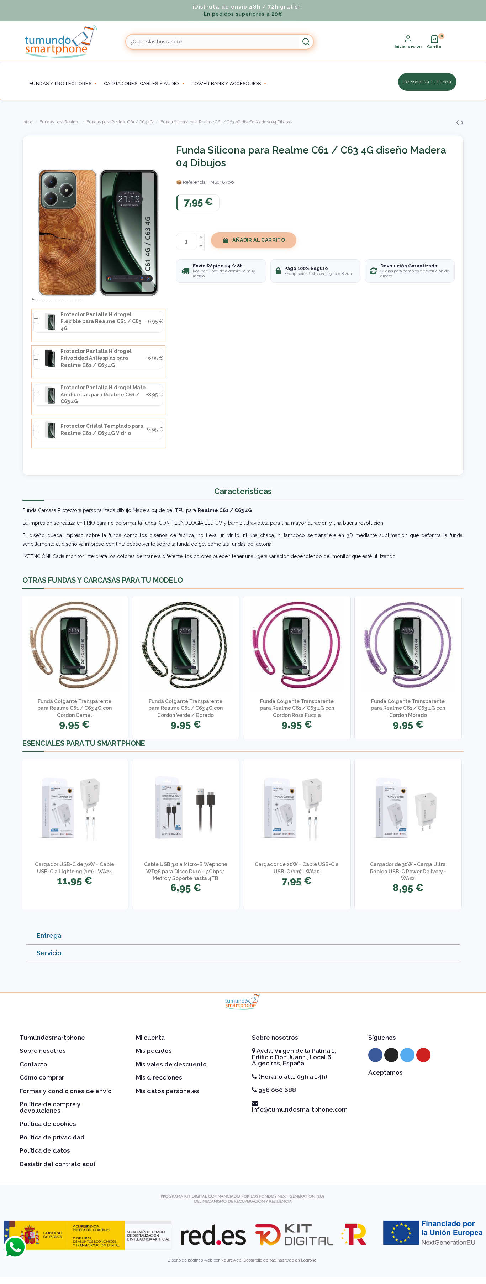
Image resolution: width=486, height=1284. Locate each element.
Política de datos (45, 1150)
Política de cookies (48, 1123)
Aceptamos (385, 1072)
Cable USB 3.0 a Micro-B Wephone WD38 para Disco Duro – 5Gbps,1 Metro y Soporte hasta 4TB (185, 871)
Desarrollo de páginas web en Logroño (279, 1260)
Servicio (49, 953)
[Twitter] (407, 1055)
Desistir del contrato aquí (57, 1164)
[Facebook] (375, 1055)
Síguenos (382, 1037)
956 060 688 (276, 1089)
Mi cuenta (150, 1037)
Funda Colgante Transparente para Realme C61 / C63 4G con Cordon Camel (74, 708)
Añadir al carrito (258, 240)
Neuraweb (231, 1260)
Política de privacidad (52, 1137)
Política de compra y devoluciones (50, 1107)
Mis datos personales (167, 1091)
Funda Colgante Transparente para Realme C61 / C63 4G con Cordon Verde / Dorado (185, 708)
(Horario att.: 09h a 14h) (292, 1076)
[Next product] (462, 122)
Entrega (49, 935)
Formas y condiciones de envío (66, 1091)
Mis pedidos (154, 1050)
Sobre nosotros (43, 1050)
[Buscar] (306, 42)
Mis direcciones (159, 1077)
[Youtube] (423, 1055)
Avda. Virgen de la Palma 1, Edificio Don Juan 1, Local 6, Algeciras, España (294, 1057)
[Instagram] (391, 1055)
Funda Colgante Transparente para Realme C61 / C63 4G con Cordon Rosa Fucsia (297, 708)
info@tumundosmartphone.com (300, 1109)
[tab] (243, 936)
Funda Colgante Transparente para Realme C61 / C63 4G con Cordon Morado (408, 708)
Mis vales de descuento (171, 1064)
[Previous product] (458, 122)
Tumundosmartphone (52, 1037)
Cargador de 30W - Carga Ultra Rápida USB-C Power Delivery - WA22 (408, 871)
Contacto (33, 1064)
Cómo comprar (42, 1077)
